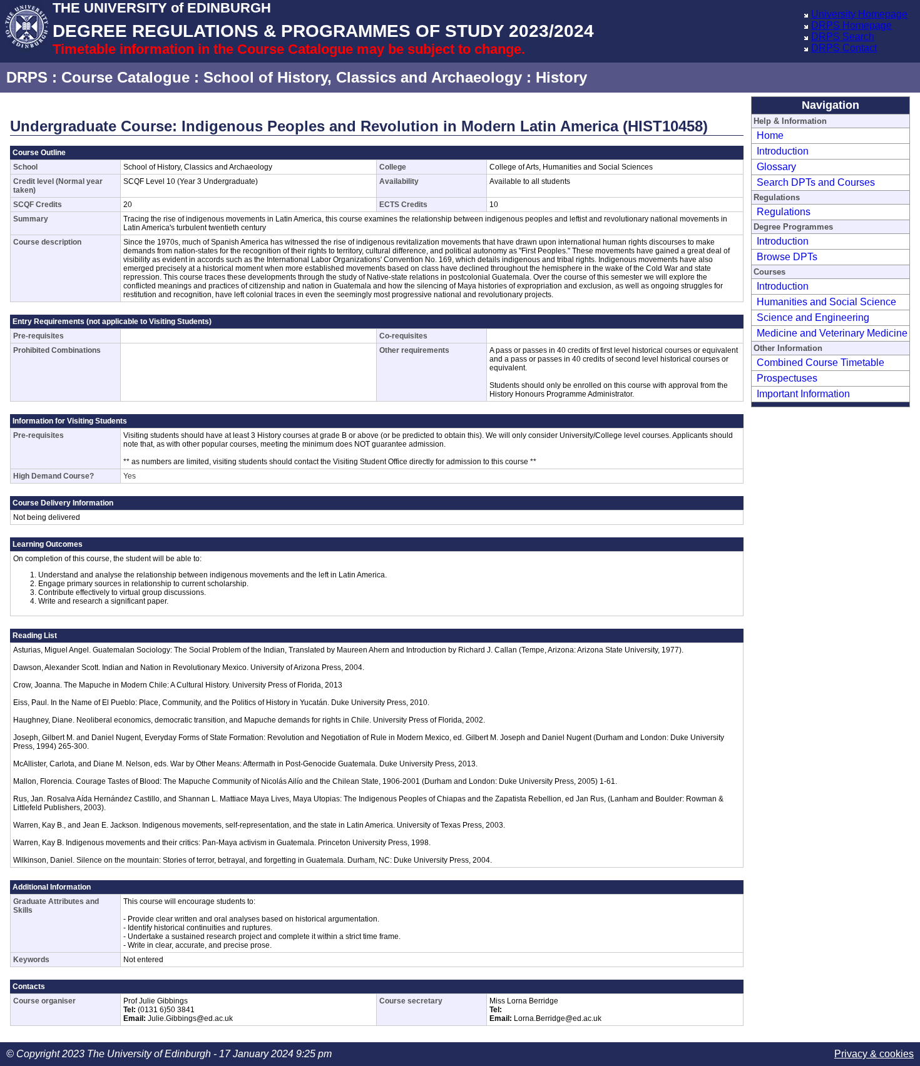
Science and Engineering (813, 317)
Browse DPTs (787, 256)
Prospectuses (787, 378)
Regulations (783, 211)
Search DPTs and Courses (816, 182)
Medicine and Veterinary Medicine (832, 333)
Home (770, 135)
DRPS (27, 77)
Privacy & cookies (874, 1053)
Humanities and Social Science (826, 302)
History (561, 77)
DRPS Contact (844, 48)
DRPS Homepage (851, 25)
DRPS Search (842, 36)
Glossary (776, 166)
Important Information (803, 393)
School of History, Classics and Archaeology (362, 77)
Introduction (783, 151)
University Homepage (859, 14)
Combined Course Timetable (820, 362)
